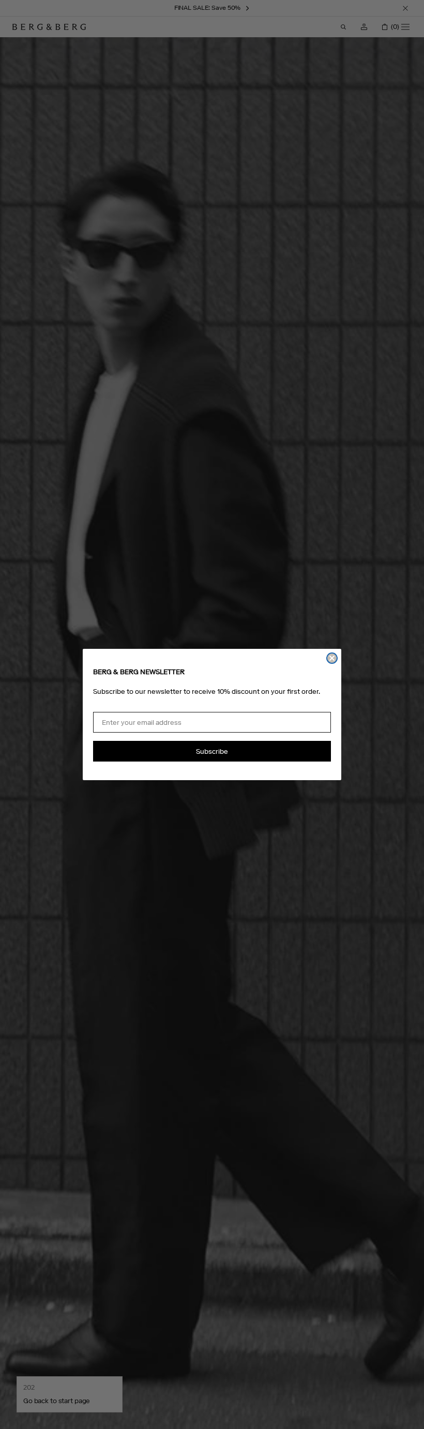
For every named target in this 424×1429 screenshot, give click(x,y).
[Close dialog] (332, 658)
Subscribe (212, 751)
